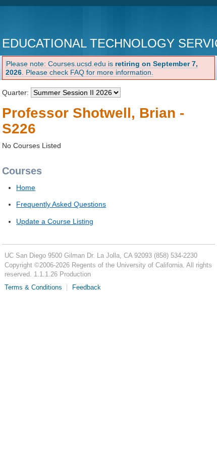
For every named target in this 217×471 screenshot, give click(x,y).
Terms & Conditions (33, 287)
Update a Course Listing (54, 221)
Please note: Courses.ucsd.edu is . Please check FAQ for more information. (102, 68)
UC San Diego (60, 22)
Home (25, 187)
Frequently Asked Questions (61, 204)
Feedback (86, 287)
